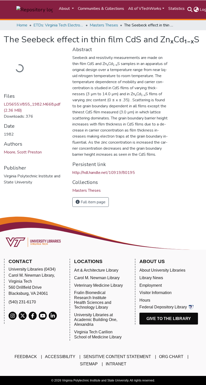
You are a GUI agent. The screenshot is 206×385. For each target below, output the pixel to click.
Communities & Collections (101, 8)
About (65, 8)
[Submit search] (190, 10)
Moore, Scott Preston (23, 152)
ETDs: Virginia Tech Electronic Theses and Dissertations (58, 25)
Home (22, 25)
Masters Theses (104, 25)
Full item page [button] (93, 202)
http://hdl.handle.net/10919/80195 (103, 172)
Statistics (176, 8)
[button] (196, 10)
